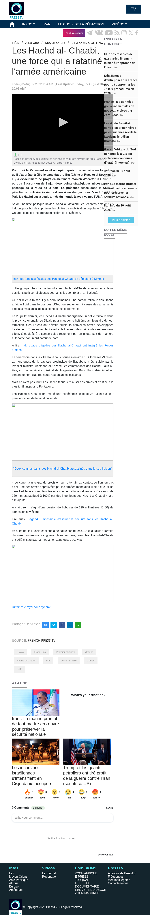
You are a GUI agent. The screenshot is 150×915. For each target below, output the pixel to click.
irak (48, 660)
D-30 (19, 669)
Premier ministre (65, 651)
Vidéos (48, 868)
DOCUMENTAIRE (87, 886)
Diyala (20, 651)
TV (133, 9)
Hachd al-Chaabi (26, 660)
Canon (91, 660)
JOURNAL (82, 879)
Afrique (13, 883)
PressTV (115, 868)
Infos (13, 868)
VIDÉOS (118, 24)
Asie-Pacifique (18, 879)
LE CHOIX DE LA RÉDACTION (81, 24)
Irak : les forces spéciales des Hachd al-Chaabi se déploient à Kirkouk (58, 278)
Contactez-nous (118, 883)
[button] (63, 122)
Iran (11, 873)
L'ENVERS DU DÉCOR (90, 889)
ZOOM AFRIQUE (86, 873)
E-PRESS (81, 876)
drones (89, 651)
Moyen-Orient (18, 876)
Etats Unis (40, 651)
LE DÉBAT (82, 883)
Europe (14, 886)
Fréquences (115, 876)
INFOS (27, 24)
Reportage (49, 876)
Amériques (16, 889)
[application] (62, 122)
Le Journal (49, 873)
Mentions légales (119, 879)
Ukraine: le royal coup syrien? (31, 607)
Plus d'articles (121, 220)
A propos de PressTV (122, 873)
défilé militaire (69, 660)
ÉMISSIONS (19, 33)
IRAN (46, 24)
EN (128, 41)
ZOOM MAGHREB (87, 893)
